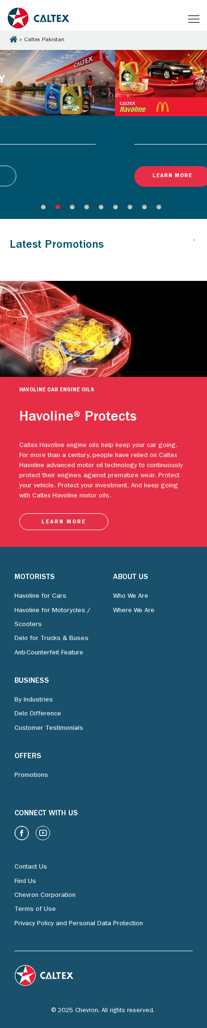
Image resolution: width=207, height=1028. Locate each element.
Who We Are (130, 596)
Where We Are (134, 610)
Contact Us (30, 867)
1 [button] (46, 210)
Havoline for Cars (40, 596)
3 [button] (74, 210)
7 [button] (132, 210)
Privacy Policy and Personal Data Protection (78, 924)
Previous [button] (3, 50)
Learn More (58, 176)
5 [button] (103, 210)
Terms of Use (35, 910)
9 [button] (161, 210)
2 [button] (60, 210)
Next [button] (3, 205)
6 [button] (118, 210)
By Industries (33, 700)
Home (13, 39)
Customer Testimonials (48, 729)
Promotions (31, 776)
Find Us (25, 882)
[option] (103, 127)
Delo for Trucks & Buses (51, 639)
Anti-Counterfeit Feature (48, 653)
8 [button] (147, 210)
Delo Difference (37, 714)
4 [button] (89, 210)
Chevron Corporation (45, 896)
